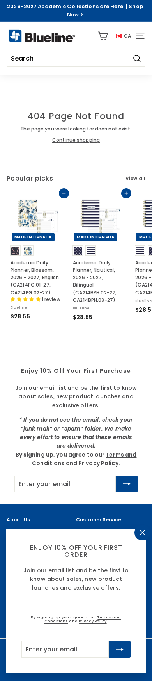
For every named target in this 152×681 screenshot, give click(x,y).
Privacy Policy (93, 621)
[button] (26, 299)
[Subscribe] (120, 649)
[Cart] (103, 35)
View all (135, 178)
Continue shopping (76, 140)
